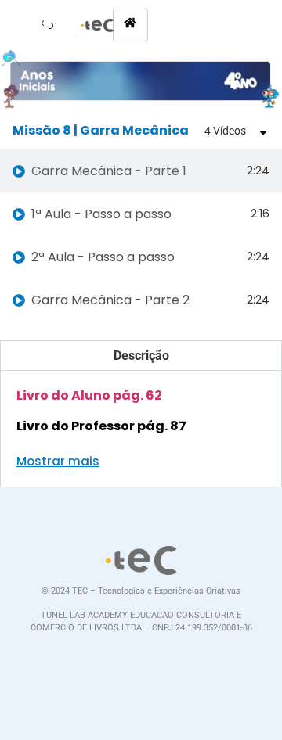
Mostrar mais (57, 461)
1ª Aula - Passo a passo (101, 214)
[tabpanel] (141, 404)
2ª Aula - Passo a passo (103, 257)
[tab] (141, 170)
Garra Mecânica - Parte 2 (110, 300)
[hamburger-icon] (130, 25)
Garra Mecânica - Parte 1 (108, 171)
